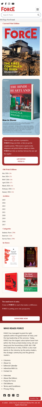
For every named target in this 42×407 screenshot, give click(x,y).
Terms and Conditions (12, 386)
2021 (3, 212)
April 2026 (7, 182)
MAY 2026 (7, 179)
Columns (7, 360)
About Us (7, 363)
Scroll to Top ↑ (35, 398)
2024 (3, 203)
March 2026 (7, 186)
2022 (3, 209)
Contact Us (8, 371)
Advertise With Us (10, 368)
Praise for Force (10, 381)
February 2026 (8, 189)
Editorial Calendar (10, 365)
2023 (3, 206)
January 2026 (8, 192)
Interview (7, 236)
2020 (3, 215)
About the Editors (10, 378)
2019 (3, 218)
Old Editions (8, 383)
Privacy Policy (9, 389)
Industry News (8, 232)
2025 (3, 200)
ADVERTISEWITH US (21, 160)
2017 (3, 225)
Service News (8, 239)
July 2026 (7, 173)
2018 (3, 221)
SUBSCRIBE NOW (21, 318)
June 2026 (7, 176)
